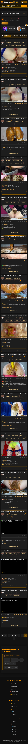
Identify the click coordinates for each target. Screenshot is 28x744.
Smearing (23, 202)
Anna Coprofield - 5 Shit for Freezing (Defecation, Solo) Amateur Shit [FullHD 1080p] (14, 157)
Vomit (15, 667)
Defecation (17, 163)
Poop (11, 163)
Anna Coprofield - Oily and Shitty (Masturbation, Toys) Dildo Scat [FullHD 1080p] (14, 79)
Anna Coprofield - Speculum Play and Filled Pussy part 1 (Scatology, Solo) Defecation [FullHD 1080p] (14, 315)
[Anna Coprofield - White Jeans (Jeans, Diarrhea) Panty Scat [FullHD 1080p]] (14, 409)
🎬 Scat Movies (14, 686)
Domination (14, 660)
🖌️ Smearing (14, 709)
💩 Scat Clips (14, 683)
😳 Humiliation (14, 703)
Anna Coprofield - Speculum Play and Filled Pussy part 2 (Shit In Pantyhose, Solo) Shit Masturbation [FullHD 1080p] (14, 275)
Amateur (7, 660)
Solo (23, 42)
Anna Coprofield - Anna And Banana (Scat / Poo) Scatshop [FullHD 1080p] (14, 511)
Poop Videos (13, 202)
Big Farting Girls (9, 241)
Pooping (7, 123)
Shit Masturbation (9, 278)
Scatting (12, 45)
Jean (22, 121)
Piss (10, 516)
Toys (24, 84)
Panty (21, 199)
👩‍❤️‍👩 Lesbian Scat (14, 706)
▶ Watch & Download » (14, 75)
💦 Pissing (14, 726)
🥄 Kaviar (14, 721)
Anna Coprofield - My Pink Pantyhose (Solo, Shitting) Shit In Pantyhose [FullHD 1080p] (14, 354)
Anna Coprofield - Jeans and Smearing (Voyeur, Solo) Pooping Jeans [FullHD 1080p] (14, 118)
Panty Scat (16, 199)
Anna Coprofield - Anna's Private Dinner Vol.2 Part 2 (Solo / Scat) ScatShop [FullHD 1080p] (14, 590)
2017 (20, 516)
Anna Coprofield (17, 42)
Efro (24, 45)
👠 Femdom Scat (14, 691)
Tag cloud (15, 35)
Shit (24, 514)
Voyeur (12, 123)
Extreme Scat (17, 320)
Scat (18, 202)
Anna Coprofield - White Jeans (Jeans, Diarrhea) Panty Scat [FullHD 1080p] (14, 393)
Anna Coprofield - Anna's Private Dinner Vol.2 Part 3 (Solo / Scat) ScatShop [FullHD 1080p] (14, 550)
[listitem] (9, 28)
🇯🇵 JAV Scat (14, 689)
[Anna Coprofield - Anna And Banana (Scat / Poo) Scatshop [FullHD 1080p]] (14, 527)
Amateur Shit (8, 160)
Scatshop (7, 514)
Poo (6, 516)
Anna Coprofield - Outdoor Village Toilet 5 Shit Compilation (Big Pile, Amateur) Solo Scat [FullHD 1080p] (14, 236)
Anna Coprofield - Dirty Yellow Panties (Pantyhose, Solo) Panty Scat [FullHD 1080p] (14, 433)
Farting (7, 163)
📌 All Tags (14, 714)
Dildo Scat (7, 81)
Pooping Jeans (8, 121)
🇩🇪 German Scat (14, 694)
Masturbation (18, 45)
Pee (21, 160)
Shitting (7, 45)
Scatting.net (7, 35)
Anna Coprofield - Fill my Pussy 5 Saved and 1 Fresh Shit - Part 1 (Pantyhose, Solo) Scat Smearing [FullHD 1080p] (14, 197)
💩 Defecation (14, 724)
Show (24, 13)
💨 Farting (14, 729)
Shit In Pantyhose (9, 42)
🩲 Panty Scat (14, 731)
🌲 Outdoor (14, 734)
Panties (7, 202)
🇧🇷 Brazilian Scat (14, 696)
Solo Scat (7, 239)
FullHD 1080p (16, 556)
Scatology (23, 320)
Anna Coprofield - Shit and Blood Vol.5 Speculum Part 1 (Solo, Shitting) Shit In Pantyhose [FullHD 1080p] (14, 40)
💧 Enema (14, 711)
